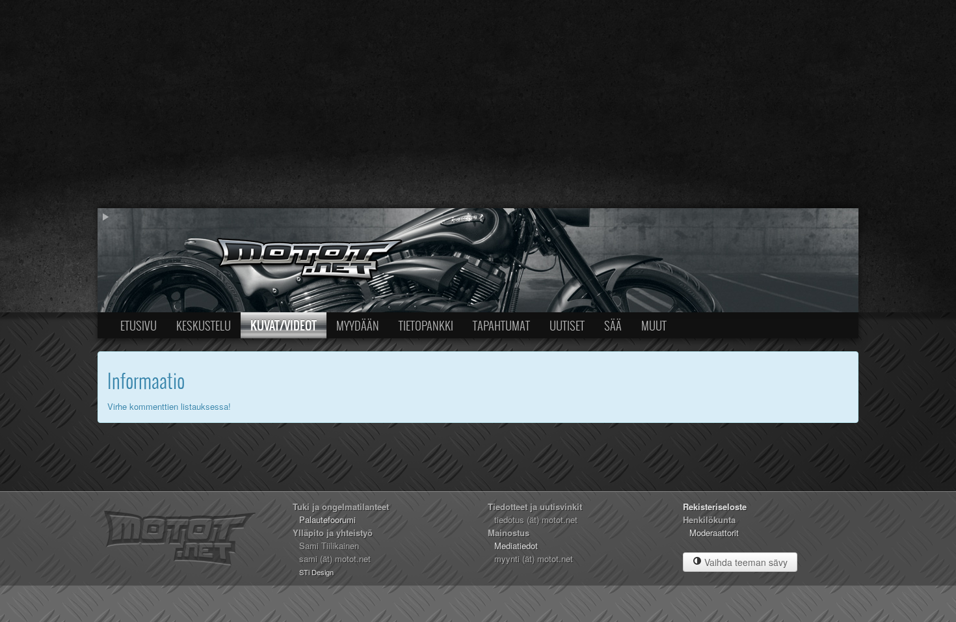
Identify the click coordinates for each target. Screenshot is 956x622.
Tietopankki (426, 325)
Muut (654, 325)
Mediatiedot (516, 545)
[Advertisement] (478, 104)
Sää (613, 325)
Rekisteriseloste (715, 506)
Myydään (357, 325)
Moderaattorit (714, 532)
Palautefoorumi (327, 519)
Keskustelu (203, 325)
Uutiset (567, 325)
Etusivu (138, 325)
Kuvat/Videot (283, 325)
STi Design (316, 572)
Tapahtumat (501, 325)
